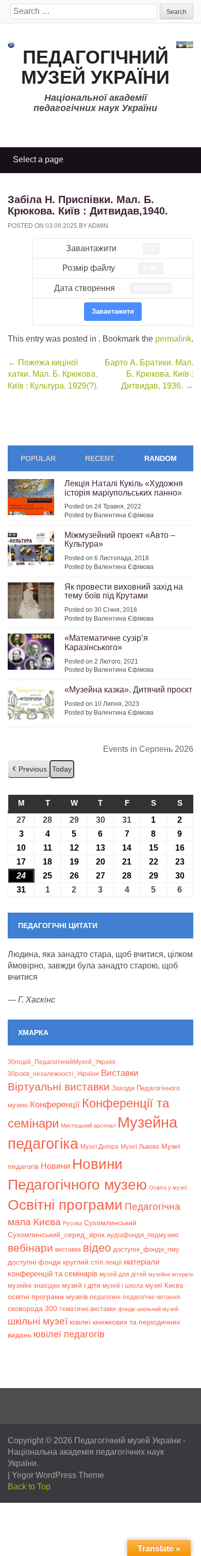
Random (160, 458)
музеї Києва (164, 1285)
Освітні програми (65, 1204)
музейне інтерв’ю (170, 1274)
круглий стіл (83, 1262)
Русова (72, 1223)
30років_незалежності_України (53, 1073)
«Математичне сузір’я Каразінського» (106, 643)
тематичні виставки (87, 1309)
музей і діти (81, 1285)
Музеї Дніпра (99, 1146)
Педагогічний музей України (95, 67)
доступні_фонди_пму (146, 1249)
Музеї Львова (140, 1146)
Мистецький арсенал (88, 1125)
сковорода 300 (32, 1309)
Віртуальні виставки (59, 1086)
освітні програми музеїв (48, 1297)
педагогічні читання (151, 1297)
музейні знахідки (34, 1285)
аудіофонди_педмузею (143, 1235)
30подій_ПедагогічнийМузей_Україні (61, 1062)
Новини (55, 1166)
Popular (38, 458)
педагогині (105, 1296)
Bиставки (120, 1073)
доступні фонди (34, 1262)
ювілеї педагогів (69, 1334)
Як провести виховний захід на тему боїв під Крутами (123, 591)
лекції (113, 1262)
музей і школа (123, 1285)
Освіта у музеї (168, 1187)
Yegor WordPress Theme (58, 1475)
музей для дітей (122, 1274)
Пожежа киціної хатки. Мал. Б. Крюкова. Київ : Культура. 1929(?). (53, 374)
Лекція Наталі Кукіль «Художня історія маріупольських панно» (123, 488)
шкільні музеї (38, 1321)
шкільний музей (157, 1309)
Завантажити (113, 311)
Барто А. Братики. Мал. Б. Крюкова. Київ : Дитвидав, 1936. (149, 374)
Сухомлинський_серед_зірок (56, 1234)
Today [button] (62, 769)
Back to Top (29, 1486)
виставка (68, 1249)
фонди (126, 1309)
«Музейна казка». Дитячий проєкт (128, 689)
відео (97, 1247)
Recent (99, 458)
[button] (28, 769)
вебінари (30, 1248)
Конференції (55, 1104)
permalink (173, 338)
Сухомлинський (110, 1223)
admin (98, 225)
